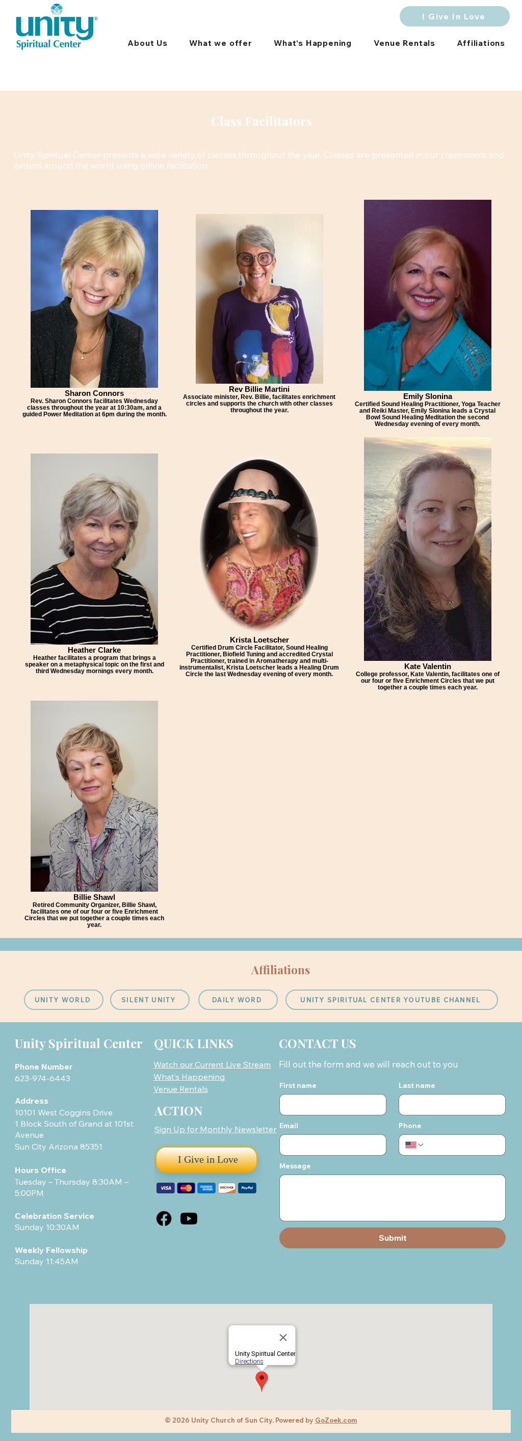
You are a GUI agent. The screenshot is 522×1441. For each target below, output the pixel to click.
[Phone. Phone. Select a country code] (415, 1145)
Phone (410, 1126)
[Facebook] (164, 1219)
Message (295, 1166)
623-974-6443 (43, 1078)
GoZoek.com (336, 1420)
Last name (417, 1085)
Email (288, 1126)
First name (298, 1085)
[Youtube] (189, 1219)
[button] (215, 1129)
